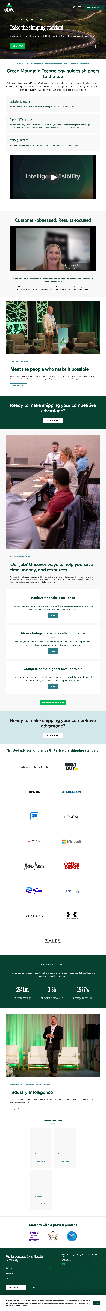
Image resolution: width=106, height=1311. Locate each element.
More (53, 615)
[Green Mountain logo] (9, 7)
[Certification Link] (34, 1236)
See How (18, 45)
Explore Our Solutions (53, 702)
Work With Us (93, 7)
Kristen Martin (18, 278)
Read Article (41, 1161)
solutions (13, 579)
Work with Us (52, 420)
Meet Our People (18, 386)
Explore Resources (19, 1109)
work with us (15, 1287)
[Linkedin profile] (81, 1264)
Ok (97, 1303)
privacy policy (69, 1303)
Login (34, 1287)
